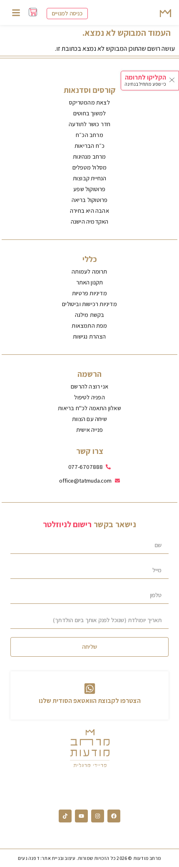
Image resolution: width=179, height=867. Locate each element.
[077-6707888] (108, 466)
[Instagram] (97, 816)
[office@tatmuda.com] (117, 480)
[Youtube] (81, 816)
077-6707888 (85, 467)
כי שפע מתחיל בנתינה (145, 84)
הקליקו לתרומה (145, 77)
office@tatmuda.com (85, 480)
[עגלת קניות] (33, 12)
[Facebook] (113, 816)
